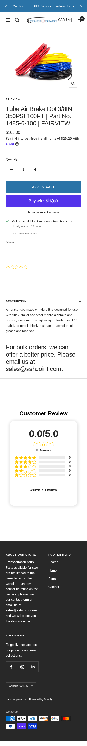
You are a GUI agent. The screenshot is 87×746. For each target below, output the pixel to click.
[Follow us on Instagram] (22, 666)
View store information (24, 233)
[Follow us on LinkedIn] (33, 666)
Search (53, 562)
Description (16, 301)
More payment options (43, 212)
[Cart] (78, 20)
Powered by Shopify (41, 699)
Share (10, 242)
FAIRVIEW (13, 99)
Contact (53, 587)
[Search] (17, 20)
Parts (52, 578)
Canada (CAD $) (19, 685)
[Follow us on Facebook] (11, 666)
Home (52, 570)
